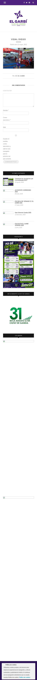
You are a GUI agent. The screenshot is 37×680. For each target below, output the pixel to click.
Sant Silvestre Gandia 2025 (23, 212)
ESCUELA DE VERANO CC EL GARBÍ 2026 (24, 202)
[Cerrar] (33, 665)
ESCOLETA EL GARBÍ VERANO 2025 (21, 224)
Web (4, 127)
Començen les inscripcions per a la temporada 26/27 (24, 179)
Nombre (6, 110)
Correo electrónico (6, 119)
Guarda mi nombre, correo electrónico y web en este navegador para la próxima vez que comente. (7, 149)
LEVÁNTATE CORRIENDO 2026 (23, 190)
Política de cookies (25, 677)
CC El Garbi (20, 76)
